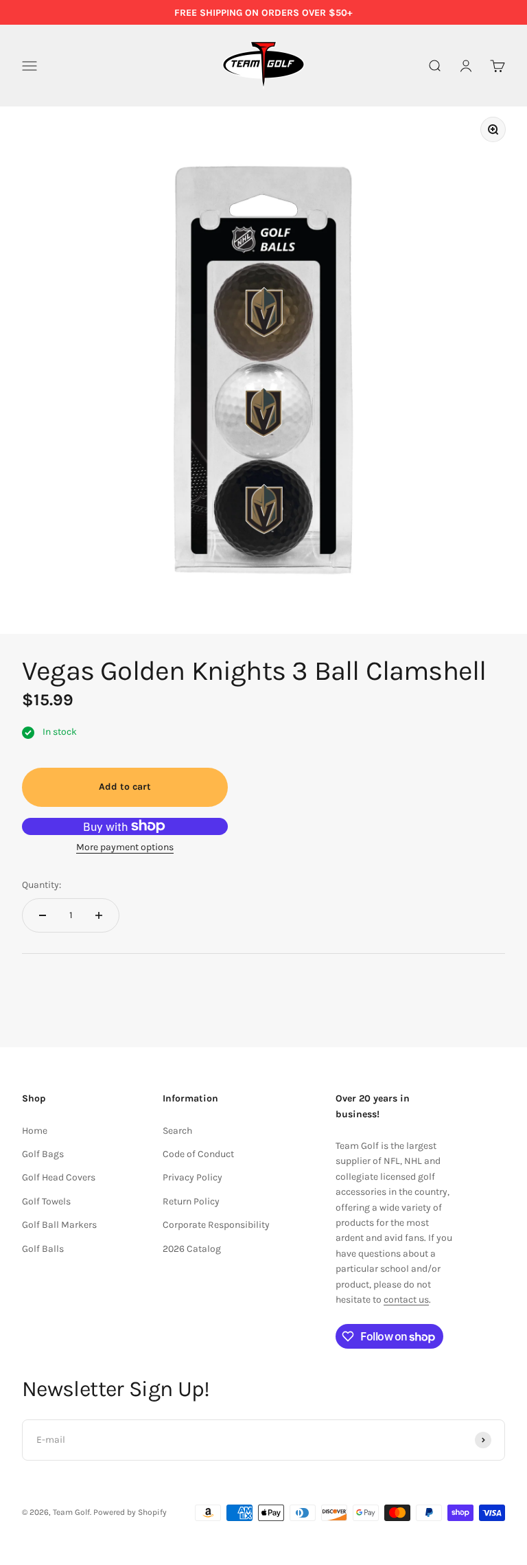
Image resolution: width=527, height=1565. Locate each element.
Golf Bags (43, 1154)
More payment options (125, 847)
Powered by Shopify (130, 1512)
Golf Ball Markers (59, 1225)
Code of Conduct (198, 1154)
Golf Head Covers (58, 1177)
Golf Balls (43, 1249)
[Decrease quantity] (42, 915)
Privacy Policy (192, 1177)
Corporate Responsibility (216, 1225)
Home (34, 1130)
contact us (406, 1299)
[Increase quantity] (99, 915)
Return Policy (191, 1201)
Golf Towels (46, 1201)
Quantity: (41, 885)
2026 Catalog (192, 1249)
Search (177, 1130)
